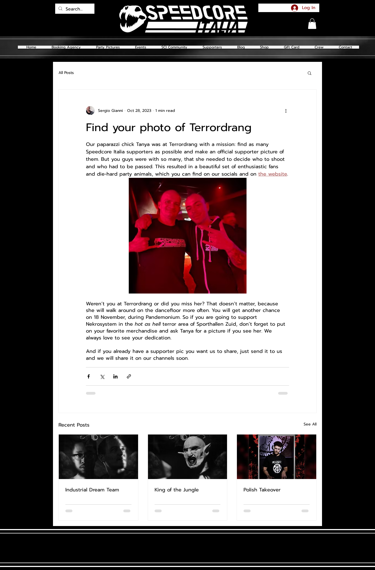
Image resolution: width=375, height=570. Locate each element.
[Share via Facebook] (88, 376)
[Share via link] (128, 376)
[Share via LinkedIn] (115, 376)
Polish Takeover (262, 490)
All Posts (66, 73)
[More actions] (285, 110)
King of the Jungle (177, 490)
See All (310, 424)
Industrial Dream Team (92, 490)
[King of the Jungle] (187, 457)
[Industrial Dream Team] (98, 457)
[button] (108, 47)
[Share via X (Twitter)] (102, 376)
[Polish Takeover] (276, 457)
